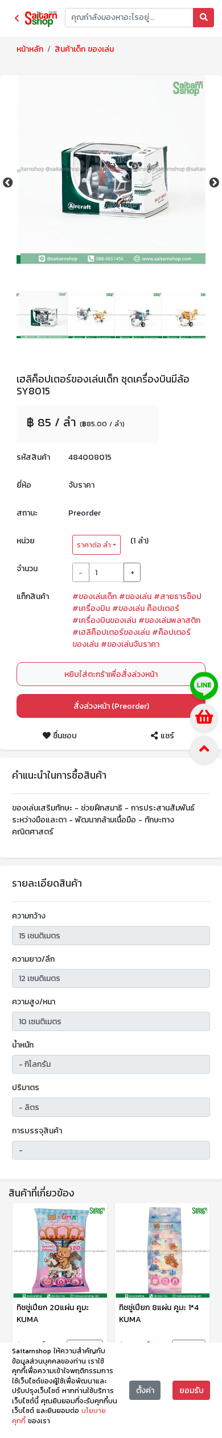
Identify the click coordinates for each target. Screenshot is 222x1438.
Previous (8, 183)
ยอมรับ (191, 1391)
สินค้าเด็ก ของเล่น (84, 49)
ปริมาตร (25, 1088)
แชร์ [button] (166, 736)
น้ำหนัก (23, 1045)
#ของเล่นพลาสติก (169, 620)
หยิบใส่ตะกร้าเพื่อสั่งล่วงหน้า (111, 674)
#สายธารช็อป (178, 596)
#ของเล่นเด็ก (94, 596)
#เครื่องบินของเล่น (104, 620)
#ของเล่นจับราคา (130, 644)
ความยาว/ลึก (33, 959)
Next (214, 183)
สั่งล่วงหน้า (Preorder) (111, 706)
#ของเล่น (135, 596)
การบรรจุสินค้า (37, 1131)
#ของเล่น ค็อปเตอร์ (145, 608)
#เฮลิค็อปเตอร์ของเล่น (111, 632)
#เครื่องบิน (91, 608)
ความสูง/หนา (33, 1002)
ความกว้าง (29, 916)
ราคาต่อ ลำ (94, 545)
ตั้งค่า (145, 1391)
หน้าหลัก (30, 49)
